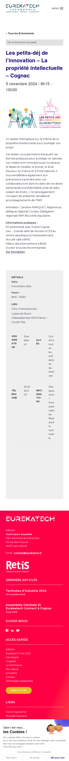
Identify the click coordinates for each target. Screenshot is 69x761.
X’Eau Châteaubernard (24, 308)
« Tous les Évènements (20, 33)
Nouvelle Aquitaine (16, 715)
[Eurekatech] (22, 8)
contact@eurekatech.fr (28, 553)
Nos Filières (12, 669)
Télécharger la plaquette (19, 681)
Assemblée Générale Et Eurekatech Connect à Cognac (29, 606)
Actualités (11, 673)
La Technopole (14, 665)
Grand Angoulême (16, 711)
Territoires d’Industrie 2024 (26, 591)
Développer (12, 657)
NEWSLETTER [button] (19, 690)
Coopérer (11, 661)
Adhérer (10, 649)
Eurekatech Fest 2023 (18, 653)
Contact (10, 677)
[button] (57, 8)
